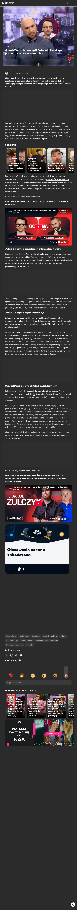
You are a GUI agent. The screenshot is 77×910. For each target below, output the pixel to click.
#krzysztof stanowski (14, 645)
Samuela (18, 263)
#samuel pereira (26, 640)
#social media (24, 636)
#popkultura (11, 636)
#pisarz (54, 636)
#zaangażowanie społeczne (47, 640)
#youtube (29, 645)
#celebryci (36, 636)
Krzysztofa (57, 179)
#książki (62, 636)
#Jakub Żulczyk (12, 640)
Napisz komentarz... (14, 682)
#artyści (45, 636)
